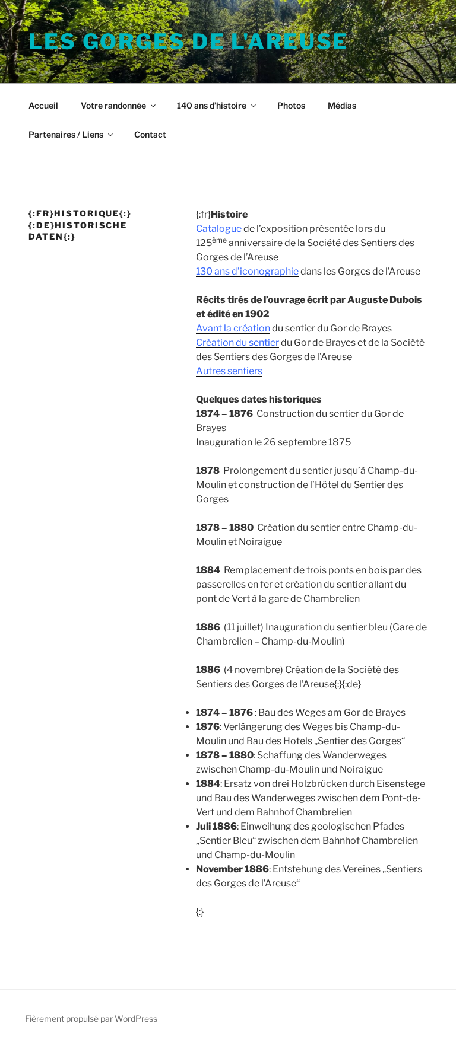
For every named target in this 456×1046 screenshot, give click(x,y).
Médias (342, 105)
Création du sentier (237, 342)
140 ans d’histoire (211, 105)
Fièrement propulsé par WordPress (91, 1018)
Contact (150, 134)
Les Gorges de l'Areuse (188, 41)
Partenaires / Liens (65, 134)
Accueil (43, 105)
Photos (291, 105)
